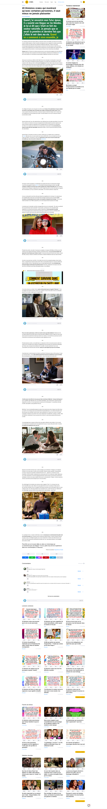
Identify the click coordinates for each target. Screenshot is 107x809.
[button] (28, 554)
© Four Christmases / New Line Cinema (28, 520)
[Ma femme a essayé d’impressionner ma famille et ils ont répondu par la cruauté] (75, 77)
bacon (37, 185)
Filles (67, 723)
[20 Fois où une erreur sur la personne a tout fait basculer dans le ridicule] (75, 613)
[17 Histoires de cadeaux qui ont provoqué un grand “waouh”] (31, 660)
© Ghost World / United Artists (26, 235)
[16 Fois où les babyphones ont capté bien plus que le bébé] (75, 634)
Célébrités (46, 747)
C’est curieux (68, 26)
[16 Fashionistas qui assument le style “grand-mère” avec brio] (75, 712)
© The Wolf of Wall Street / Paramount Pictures (29, 384)
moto (24, 136)
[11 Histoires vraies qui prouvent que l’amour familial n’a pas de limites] (31, 712)
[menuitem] (41, 2)
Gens (67, 90)
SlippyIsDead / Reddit (58, 549)
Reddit (60, 52)
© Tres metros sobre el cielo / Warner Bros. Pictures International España (33, 169)
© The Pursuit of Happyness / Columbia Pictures (29, 318)
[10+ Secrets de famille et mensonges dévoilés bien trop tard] (75, 734)
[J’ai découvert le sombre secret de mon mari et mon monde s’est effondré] (53, 681)
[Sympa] (29, 2)
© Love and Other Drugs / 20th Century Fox (28, 454)
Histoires (23, 5)
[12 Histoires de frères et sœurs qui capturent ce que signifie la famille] (31, 681)
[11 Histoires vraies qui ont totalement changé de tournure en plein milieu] (75, 681)
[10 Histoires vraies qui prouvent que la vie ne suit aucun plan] (31, 613)
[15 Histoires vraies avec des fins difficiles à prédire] (53, 660)
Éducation (24, 648)
